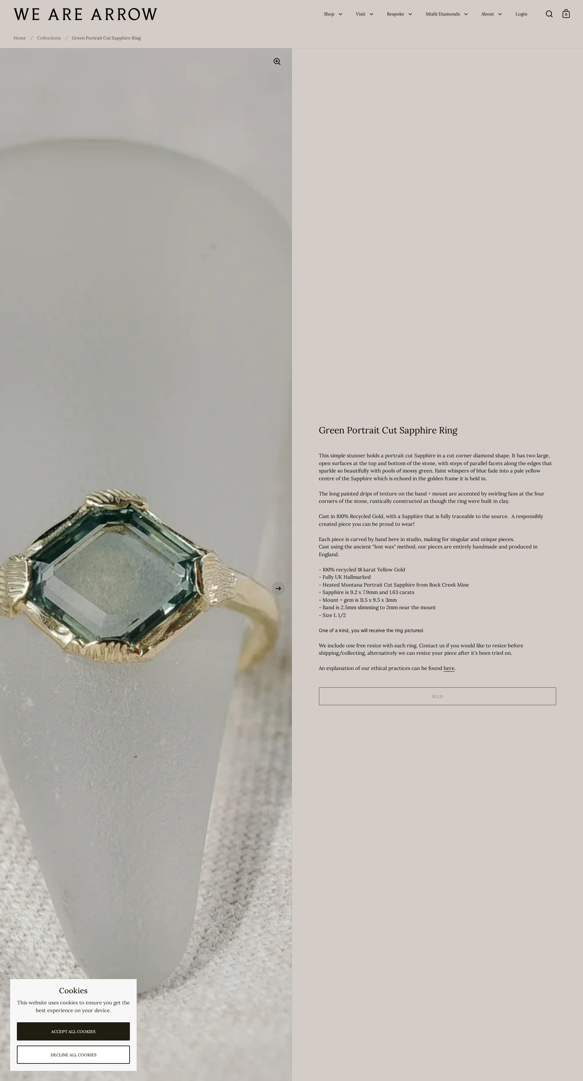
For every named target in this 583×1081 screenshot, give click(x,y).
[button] (13, 588)
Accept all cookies (73, 1031)
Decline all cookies (73, 1054)
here (449, 668)
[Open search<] (549, 13)
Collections (49, 38)
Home (19, 38)
